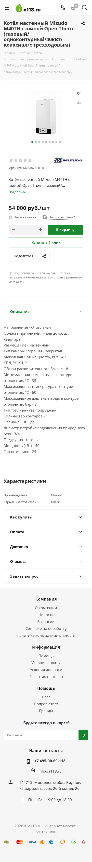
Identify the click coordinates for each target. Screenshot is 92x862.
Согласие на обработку (46, 628)
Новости (46, 614)
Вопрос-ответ (46, 703)
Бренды (46, 710)
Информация (46, 647)
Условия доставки (46, 669)
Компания (46, 599)
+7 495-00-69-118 (50, 760)
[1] (11, 160)
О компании (46, 607)
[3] (20, 160)
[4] (25, 160)
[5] (30, 160)
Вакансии (46, 621)
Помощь (46, 655)
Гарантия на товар (46, 676)
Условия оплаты (46, 662)
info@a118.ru (50, 771)
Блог (46, 696)
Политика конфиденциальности (46, 635)
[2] (16, 160)
